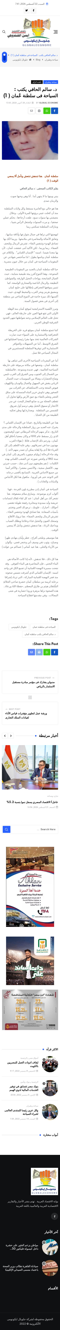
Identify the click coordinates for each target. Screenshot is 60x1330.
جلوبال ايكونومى (16, 1319)
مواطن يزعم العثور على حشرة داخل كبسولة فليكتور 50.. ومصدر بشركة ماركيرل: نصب (22, 1249)
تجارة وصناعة (52, 796)
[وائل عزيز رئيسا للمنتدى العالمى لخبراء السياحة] (50, 1112)
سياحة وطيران (32, 1106)
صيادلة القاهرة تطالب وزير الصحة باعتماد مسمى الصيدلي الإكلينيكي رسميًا (20, 1270)
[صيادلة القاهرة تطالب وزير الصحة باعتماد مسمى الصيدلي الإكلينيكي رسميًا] (50, 1268)
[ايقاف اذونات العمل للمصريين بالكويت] (50, 1064)
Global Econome (48, 103)
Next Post (14, 709)
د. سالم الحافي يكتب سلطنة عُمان (40, 634)
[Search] (4, 31)
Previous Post (42, 678)
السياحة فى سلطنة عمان (44, 627)
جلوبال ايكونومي (19, 627)
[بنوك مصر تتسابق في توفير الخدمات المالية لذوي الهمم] (50, 1088)
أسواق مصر (33, 1058)
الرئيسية (23, 1058)
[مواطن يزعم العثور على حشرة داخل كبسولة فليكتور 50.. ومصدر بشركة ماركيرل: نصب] (50, 1247)
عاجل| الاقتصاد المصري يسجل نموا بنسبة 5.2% (32, 802)
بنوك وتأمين (25, 1082)
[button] (11, 736)
